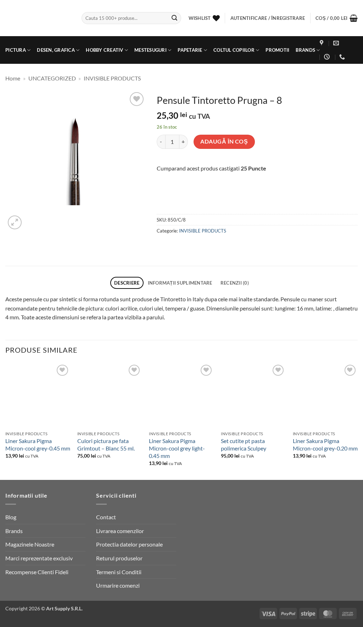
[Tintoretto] (200, 200)
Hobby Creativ (104, 50)
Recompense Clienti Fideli (36, 572)
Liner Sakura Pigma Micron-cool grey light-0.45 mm (177, 448)
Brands (305, 50)
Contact (106, 517)
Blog (10, 517)
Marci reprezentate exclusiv (39, 558)
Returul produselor (119, 558)
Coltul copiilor (234, 50)
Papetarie (190, 50)
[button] (336, 18)
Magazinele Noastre (29, 544)
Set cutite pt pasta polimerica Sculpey (243, 444)
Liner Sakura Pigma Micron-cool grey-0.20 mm (325, 444)
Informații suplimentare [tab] (180, 283)
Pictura (15, 50)
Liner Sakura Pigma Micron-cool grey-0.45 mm (37, 444)
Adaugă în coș (224, 141)
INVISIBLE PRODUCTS (112, 78)
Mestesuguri (150, 50)
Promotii (277, 50)
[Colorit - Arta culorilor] (38, 18)
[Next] (357, 420)
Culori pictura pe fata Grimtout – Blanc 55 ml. (106, 444)
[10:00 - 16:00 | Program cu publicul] (327, 57)
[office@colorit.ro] (337, 43)
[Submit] (174, 18)
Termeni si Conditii (118, 572)
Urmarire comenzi (118, 585)
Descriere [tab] (126, 283)
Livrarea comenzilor (120, 530)
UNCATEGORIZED (52, 78)
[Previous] (5, 420)
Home (12, 78)
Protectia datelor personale (129, 544)
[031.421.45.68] (343, 57)
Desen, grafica (56, 50)
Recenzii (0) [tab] (234, 283)
